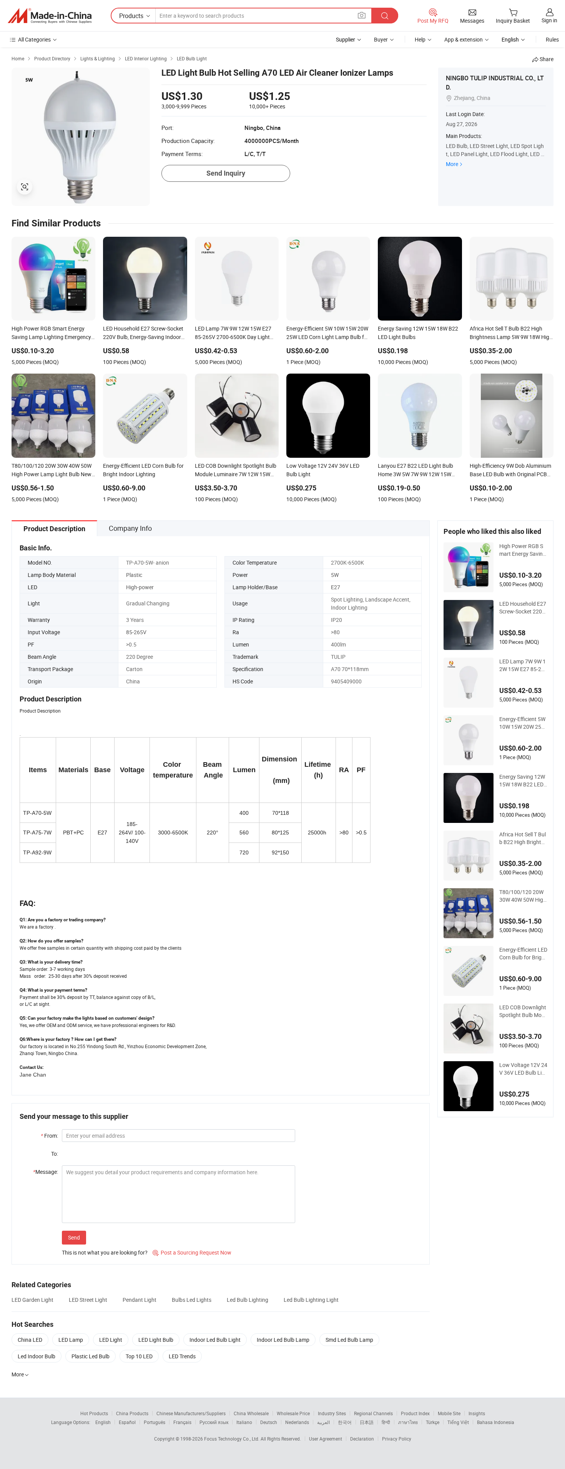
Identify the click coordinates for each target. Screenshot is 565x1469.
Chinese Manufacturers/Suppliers (191, 1413)
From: (49, 1135)
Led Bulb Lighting (247, 1299)
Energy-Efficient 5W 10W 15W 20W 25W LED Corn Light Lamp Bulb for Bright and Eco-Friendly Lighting (523, 723)
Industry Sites (332, 1413)
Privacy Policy (396, 1439)
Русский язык (213, 1422)
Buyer (381, 39)
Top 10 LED (139, 1356)
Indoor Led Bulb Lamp (283, 1339)
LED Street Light (88, 1299)
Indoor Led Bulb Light (215, 1339)
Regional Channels (373, 1413)
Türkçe (432, 1422)
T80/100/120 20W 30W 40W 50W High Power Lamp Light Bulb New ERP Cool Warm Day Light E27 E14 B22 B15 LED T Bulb (522, 896)
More (452, 164)
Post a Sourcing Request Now (192, 1252)
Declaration (362, 1439)
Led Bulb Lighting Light (311, 1299)
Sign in (549, 20)
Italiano (244, 1422)
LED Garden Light (32, 1299)
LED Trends (182, 1356)
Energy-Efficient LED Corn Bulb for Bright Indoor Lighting (523, 953)
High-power (140, 587)
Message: (45, 1171)
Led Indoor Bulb (36, 1356)
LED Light (110, 1339)
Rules (552, 39)
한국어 (345, 1422)
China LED (30, 1339)
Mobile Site (449, 1413)
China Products (132, 1413)
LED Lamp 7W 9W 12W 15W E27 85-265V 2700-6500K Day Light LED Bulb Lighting (523, 665)
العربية (323, 1422)
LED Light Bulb (155, 1339)
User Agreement (325, 1439)
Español (127, 1422)
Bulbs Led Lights (191, 1299)
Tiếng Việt (458, 1422)
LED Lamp (70, 1339)
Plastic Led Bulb (90, 1356)
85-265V (136, 632)
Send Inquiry (225, 173)
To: (54, 1153)
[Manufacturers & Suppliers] (49, 16)
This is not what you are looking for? (105, 1252)
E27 (335, 587)
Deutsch (268, 1422)
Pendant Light (139, 1299)
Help (420, 39)
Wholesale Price (293, 1413)
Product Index (415, 1413)
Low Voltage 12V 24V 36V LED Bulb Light (523, 1069)
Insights (477, 1413)
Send (74, 1237)
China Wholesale (251, 1413)
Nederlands (297, 1422)
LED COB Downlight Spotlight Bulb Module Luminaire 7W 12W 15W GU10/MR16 (523, 1011)
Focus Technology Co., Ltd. (232, 1439)
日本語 (367, 1422)
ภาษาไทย (408, 1422)
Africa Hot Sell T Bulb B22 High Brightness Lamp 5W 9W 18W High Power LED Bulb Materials (523, 838)
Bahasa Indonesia (495, 1422)
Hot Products (94, 1413)
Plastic (134, 574)
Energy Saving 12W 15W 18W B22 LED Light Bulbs (522, 780)
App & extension (463, 39)
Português (154, 1422)
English (103, 1422)
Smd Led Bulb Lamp (349, 1339)
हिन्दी (386, 1422)
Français (182, 1422)
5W (335, 574)
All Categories (34, 39)
